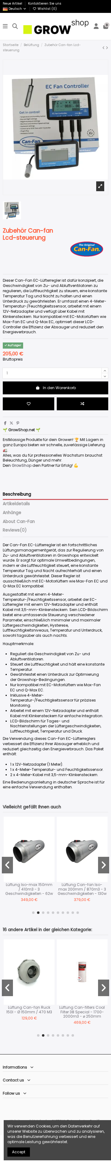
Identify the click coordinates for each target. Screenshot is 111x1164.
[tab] (55, 531)
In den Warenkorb (59, 387)
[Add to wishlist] (28, 403)
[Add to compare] (82, 403)
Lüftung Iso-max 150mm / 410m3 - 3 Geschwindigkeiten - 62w (29, 889)
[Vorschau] (50, 845)
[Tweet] (11, 423)
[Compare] (50, 835)
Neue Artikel (13, 3)
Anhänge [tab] (12, 513)
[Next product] (107, 47)
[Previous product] (104, 47)
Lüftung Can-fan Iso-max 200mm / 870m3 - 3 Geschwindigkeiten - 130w (82, 889)
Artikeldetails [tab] (16, 504)
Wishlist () (47, 8)
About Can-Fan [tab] (19, 521)
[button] (33, 912)
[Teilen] (5, 423)
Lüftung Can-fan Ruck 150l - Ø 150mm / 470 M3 (29, 1009)
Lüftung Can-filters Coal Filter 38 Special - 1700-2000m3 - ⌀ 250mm (82, 1012)
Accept (18, 1151)
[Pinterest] (17, 423)
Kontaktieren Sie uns (44, 3)
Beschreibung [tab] (17, 494)
